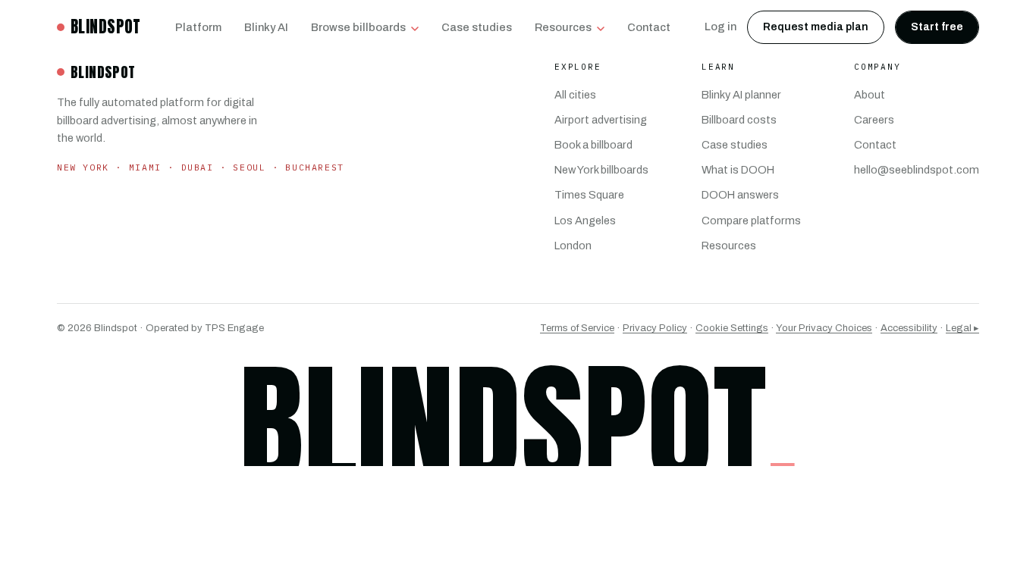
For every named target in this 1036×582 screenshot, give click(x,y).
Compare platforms (751, 220)
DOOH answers (740, 195)
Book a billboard (593, 145)
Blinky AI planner (741, 95)
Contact (648, 27)
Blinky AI (266, 27)
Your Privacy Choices (824, 328)
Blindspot (106, 26)
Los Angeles (585, 220)
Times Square (589, 195)
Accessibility (909, 328)
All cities (575, 95)
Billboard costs (739, 120)
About (869, 95)
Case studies (476, 27)
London (573, 245)
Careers (874, 120)
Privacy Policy (655, 328)
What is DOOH (738, 170)
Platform (198, 27)
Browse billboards (358, 27)
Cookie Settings (731, 328)
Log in (720, 26)
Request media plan (815, 27)
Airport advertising (600, 120)
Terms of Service (577, 328)
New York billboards (601, 170)
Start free (937, 27)
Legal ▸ (962, 328)
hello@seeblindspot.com (916, 170)
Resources (563, 27)
